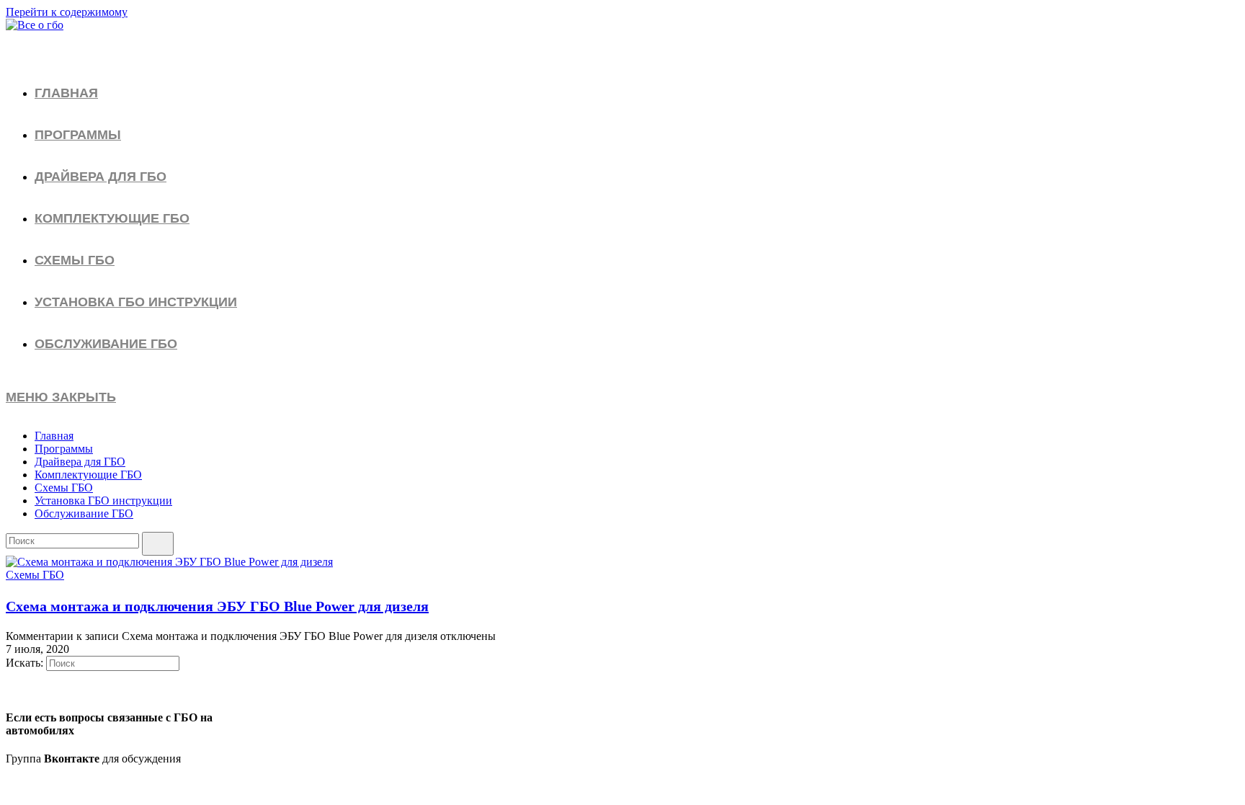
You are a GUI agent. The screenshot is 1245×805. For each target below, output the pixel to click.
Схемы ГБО (64, 487)
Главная (54, 436)
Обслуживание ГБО (84, 513)
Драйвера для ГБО (80, 461)
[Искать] (158, 544)
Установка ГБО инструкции (103, 500)
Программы (64, 448)
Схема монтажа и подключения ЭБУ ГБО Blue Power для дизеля (217, 606)
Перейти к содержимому (67, 12)
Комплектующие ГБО (88, 474)
